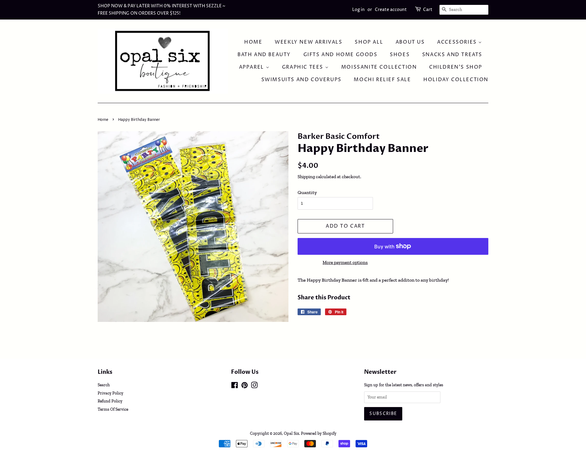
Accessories (457, 42)
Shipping (306, 176)
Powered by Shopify (318, 433)
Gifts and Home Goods (340, 54)
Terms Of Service (113, 409)
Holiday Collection (455, 79)
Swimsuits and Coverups (301, 79)
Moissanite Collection (379, 67)
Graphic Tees (303, 67)
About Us (410, 42)
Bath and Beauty (264, 54)
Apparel (252, 67)
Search (104, 384)
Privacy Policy (110, 393)
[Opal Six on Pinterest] (244, 386)
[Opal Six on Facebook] (234, 386)
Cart (427, 10)
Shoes (400, 54)
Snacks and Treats (452, 54)
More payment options (345, 262)
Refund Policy (110, 400)
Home (253, 42)
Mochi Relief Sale (382, 79)
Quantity (307, 192)
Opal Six (291, 433)
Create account (391, 10)
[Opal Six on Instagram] (254, 386)
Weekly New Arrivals (308, 42)
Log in (358, 10)
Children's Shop (455, 67)
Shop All (369, 42)
